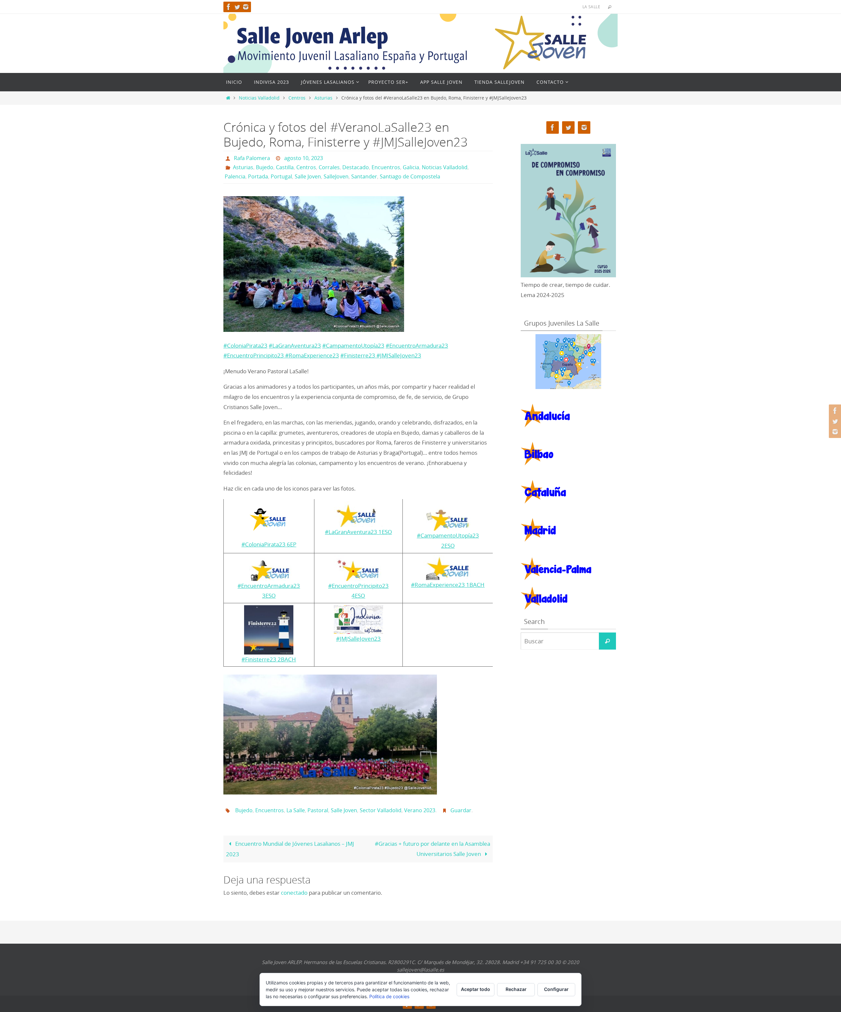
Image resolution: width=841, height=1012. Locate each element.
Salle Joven (308, 176)
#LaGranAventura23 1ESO (358, 532)
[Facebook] (228, 7)
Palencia (235, 176)
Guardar (460, 810)
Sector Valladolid (380, 810)
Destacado (355, 167)
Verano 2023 (419, 810)
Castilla (285, 167)
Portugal (281, 176)
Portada (258, 176)
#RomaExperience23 (311, 355)
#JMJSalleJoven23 (398, 355)
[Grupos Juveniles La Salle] (568, 361)
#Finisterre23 (358, 355)
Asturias (323, 98)
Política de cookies (389, 996)
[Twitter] (237, 7)
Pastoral (317, 810)
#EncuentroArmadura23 (417, 345)
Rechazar (516, 989)
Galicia (411, 167)
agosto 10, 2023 (303, 158)
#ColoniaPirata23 (245, 345)
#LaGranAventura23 (295, 345)
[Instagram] (245, 7)
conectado (294, 892)
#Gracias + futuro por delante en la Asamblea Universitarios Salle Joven (432, 849)
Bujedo (264, 167)
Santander (364, 176)
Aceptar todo (475, 989)
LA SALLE (591, 6)
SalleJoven (336, 176)
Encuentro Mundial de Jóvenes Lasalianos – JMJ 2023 (290, 849)
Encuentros (386, 167)
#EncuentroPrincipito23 (253, 355)
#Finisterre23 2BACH (268, 659)
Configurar (556, 989)
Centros (297, 98)
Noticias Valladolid (259, 98)
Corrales (329, 167)
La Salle (295, 810)
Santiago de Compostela (410, 176)
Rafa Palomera (252, 158)
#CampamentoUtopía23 (353, 345)
